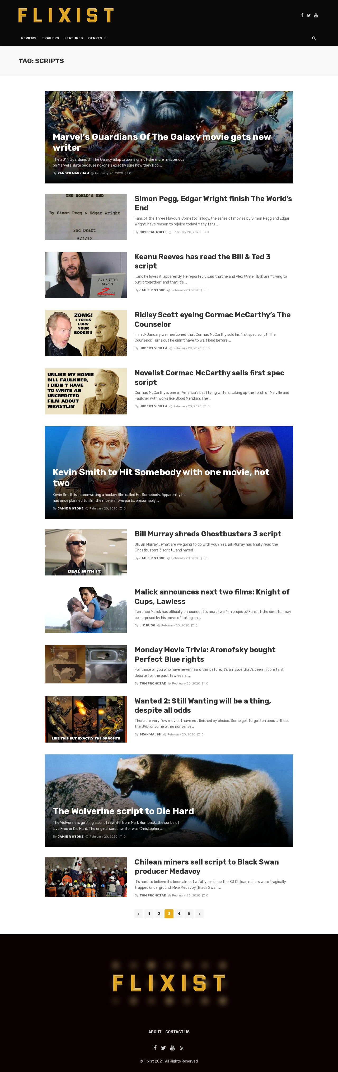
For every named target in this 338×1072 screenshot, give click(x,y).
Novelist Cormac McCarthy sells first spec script (209, 378)
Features (73, 38)
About (155, 1032)
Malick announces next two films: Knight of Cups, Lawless (212, 597)
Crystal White (153, 232)
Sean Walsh (150, 734)
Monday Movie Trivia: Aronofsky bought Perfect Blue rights (205, 654)
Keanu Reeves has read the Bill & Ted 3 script (203, 261)
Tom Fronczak (152, 683)
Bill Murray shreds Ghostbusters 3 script (208, 534)
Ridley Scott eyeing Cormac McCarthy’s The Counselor (213, 319)
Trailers (50, 38)
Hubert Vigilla (153, 348)
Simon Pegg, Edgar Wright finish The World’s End (213, 203)
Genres (95, 38)
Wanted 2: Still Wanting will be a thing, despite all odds (203, 706)
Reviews (28, 38)
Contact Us (177, 1032)
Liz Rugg (147, 625)
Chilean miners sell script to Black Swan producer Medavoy (207, 867)
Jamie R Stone (152, 290)
